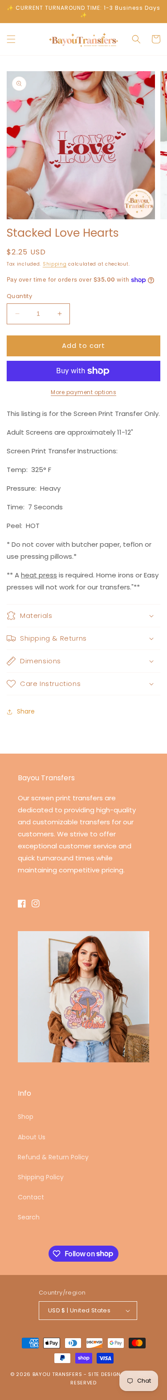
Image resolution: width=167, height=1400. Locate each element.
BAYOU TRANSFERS (57, 1374)
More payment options (83, 392)
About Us (31, 1137)
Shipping (55, 264)
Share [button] (26, 711)
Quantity (19, 296)
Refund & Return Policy (53, 1157)
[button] (11, 39)
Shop (25, 1116)
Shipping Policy (41, 1177)
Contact (31, 1197)
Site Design (104, 1374)
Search (29, 1217)
